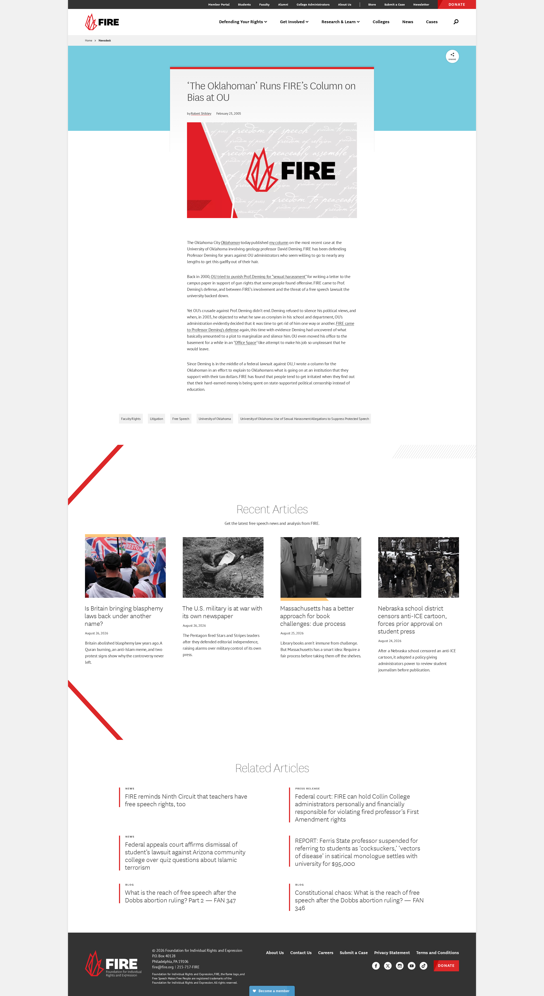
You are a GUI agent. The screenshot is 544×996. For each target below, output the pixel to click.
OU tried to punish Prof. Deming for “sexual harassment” (258, 276)
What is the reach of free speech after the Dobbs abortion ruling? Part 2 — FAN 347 (180, 896)
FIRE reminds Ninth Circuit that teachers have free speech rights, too (186, 800)
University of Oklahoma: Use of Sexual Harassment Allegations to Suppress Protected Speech (304, 419)
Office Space (245, 342)
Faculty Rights (131, 419)
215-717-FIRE (188, 967)
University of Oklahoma (215, 419)
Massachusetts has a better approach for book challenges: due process (317, 615)
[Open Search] (456, 22)
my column (278, 242)
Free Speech (180, 419)
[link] (103, 22)
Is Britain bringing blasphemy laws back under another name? (124, 615)
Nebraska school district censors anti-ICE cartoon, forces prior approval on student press (412, 619)
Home (88, 40)
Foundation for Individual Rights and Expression (203, 950)
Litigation (156, 419)
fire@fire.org (163, 967)
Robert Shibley (201, 113)
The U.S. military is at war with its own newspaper (222, 611)
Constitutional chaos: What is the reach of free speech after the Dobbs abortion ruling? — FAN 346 (359, 899)
